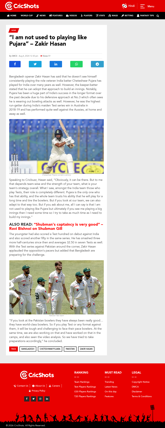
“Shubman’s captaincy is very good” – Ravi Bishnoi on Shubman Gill (56, 226)
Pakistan (70, 349)
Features (109, 396)
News (13, 30)
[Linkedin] (47, 398)
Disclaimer (137, 391)
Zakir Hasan (86, 349)
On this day (110, 391)
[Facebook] (26, 398)
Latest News (111, 386)
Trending (109, 381)
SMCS (14, 56)
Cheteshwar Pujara (50, 349)
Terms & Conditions (142, 396)
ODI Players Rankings (85, 391)
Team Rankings (81, 381)
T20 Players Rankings (85, 396)
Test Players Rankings (85, 386)
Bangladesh (27, 349)
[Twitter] (33, 398)
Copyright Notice (141, 381)
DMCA (135, 386)
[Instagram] (40, 398)
